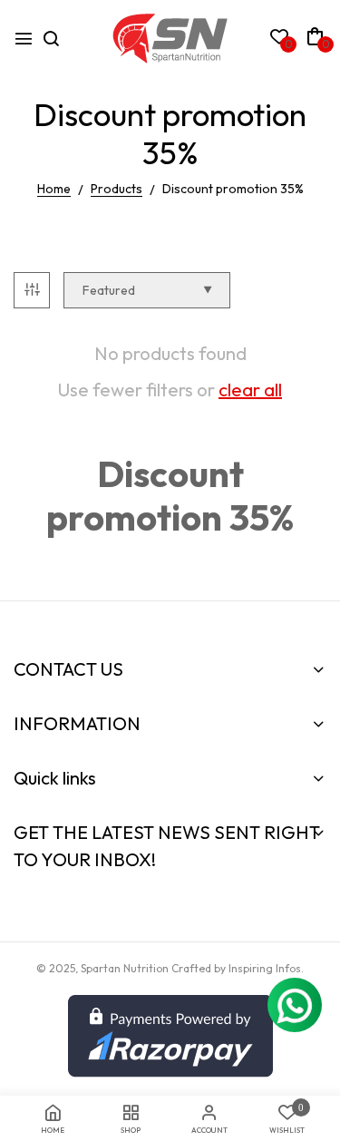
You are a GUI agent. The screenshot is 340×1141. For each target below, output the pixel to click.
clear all (250, 389)
